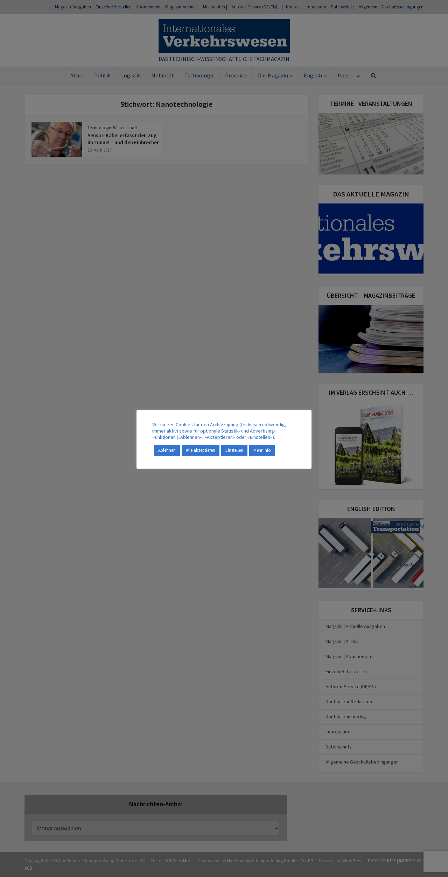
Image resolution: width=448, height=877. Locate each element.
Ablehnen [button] (167, 450)
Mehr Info (262, 450)
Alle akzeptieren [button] (200, 450)
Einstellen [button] (234, 450)
